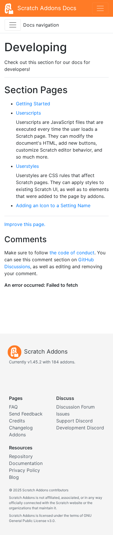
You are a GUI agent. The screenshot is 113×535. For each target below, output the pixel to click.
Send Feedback (26, 414)
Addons (17, 434)
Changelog (21, 428)
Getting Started (33, 103)
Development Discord (80, 428)
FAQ (13, 407)
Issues (63, 414)
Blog (14, 477)
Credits (17, 421)
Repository (21, 456)
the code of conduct (72, 252)
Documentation (26, 463)
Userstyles (27, 166)
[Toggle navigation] (100, 8)
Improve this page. (24, 224)
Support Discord (74, 421)
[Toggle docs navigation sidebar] (13, 25)
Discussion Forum (75, 407)
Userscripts (28, 113)
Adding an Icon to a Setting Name (53, 205)
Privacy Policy (24, 470)
